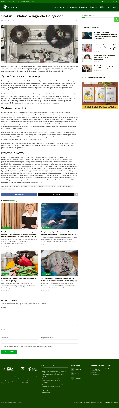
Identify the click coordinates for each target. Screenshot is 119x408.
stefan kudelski (67, 186)
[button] (116, 19)
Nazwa (3, 329)
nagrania (40, 186)
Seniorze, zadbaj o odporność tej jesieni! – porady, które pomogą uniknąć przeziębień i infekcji (105, 47)
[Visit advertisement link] (100, 95)
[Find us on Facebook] (102, 1)
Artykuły (84, 7)
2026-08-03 (45, 290)
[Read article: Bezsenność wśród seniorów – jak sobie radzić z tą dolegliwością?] (87, 58)
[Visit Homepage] (11, 7)
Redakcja (22, 1)
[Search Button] (116, 1)
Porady (94, 7)
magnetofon (25, 186)
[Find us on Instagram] (107, 1)
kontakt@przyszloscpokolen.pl (100, 369)
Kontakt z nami (30, 1)
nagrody (47, 186)
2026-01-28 (98, 70)
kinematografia (14, 186)
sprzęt (59, 186)
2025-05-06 (98, 61)
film (6, 186)
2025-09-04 (98, 41)
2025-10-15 (98, 51)
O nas (17, 1)
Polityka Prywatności (96, 402)
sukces (4, 189)
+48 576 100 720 (95, 371)
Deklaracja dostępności (111, 402)
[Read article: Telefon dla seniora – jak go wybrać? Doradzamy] (87, 68)
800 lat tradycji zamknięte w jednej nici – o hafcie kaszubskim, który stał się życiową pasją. (54, 390)
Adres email (5, 338)
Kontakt (112, 7)
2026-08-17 (45, 244)
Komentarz (5, 307)
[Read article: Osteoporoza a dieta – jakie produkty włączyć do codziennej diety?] (19, 263)
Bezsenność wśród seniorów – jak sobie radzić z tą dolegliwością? (104, 57)
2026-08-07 (5, 290)
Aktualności (61, 7)
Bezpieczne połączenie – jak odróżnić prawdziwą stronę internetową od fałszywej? (53, 380)
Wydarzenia (73, 7)
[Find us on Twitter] (104, 1)
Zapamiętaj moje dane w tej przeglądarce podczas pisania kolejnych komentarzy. (28, 346)
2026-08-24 (5, 246)
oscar (54, 186)
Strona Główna (78, 402)
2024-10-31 (4, 21)
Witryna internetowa (47, 338)
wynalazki (11, 189)
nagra (33, 186)
